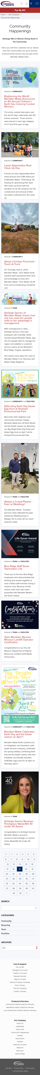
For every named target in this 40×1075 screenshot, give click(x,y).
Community (17, 91)
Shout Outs (20, 1029)
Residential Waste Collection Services (20, 1007)
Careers (20, 1035)
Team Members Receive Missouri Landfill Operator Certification (18, 639)
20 (26, 869)
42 (14, 893)
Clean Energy (20, 1054)
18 (13, 869)
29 (20, 878)
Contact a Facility (20, 991)
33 (13, 883)
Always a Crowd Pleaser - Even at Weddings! (18, 503)
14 (20, 864)
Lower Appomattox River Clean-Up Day (18, 166)
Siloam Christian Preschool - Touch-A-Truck (20, 263)
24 (20, 874)
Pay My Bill (20, 10)
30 (27, 878)
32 (7, 883)
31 (33, 878)
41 (33, 888)
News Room (20, 1038)
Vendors (20, 1041)
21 (32, 869)
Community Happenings (10, 17)
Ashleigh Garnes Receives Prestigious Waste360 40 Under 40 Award (18, 823)
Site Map (9, 1068)
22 (7, 874)
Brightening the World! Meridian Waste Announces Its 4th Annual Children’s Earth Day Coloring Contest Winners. (19, 101)
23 (13, 874)
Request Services (20, 976)
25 (27, 874)
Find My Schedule (20, 988)
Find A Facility (20, 985)
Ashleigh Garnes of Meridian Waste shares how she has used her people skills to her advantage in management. (19, 318)
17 (7, 869)
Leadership (20, 1026)
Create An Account (20, 973)
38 (14, 888)
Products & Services (20, 1001)
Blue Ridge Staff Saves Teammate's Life (16, 567)
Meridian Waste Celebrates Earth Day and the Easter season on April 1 (19, 734)
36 (33, 883)
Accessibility (30, 1068)
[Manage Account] (26, 4)
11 (34, 859)
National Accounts (20, 1045)
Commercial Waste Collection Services (20, 1004)
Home (3, 14)
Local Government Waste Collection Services (20, 1010)
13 (14, 864)
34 (20, 883)
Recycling (5, 925)
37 (7, 888)
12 (8, 864)
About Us (20, 1023)
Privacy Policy (18, 1068)
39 (20, 888)
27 (7, 878)
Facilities (30, 401)
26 (33, 874)
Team (14, 308)
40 (27, 888)
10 (28, 859)
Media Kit (20, 1048)
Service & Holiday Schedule (20, 982)
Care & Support (19, 964)
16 (32, 864)
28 (14, 878)
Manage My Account (20, 970)
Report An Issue (20, 979)
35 (27, 883)
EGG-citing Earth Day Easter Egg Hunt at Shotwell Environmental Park (19, 408)
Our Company (13, 14)
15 (26, 864)
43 (20, 893)
